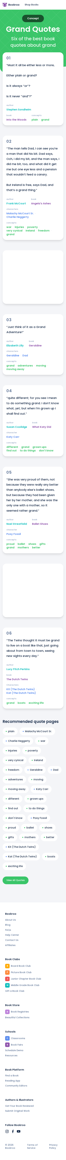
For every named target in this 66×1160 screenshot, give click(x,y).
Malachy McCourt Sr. (20, 213)
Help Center (12, 935)
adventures (25, 365)
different (12, 447)
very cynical (14, 230)
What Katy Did (41, 427)
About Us (10, 919)
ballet (21, 544)
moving (41, 365)
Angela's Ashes (41, 203)
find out (11, 450)
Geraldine (35, 345)
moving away (15, 369)
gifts (42, 544)
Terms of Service (32, 1146)
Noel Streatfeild (16, 524)
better (36, 547)
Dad (25, 355)
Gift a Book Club (14, 991)
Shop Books (31, 4)
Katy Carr (12, 437)
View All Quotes (15, 880)
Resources (11, 1055)
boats (21, 703)
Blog (7, 924)
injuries (19, 227)
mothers (23, 547)
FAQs (8, 930)
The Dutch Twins (17, 679)
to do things (28, 450)
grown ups (39, 447)
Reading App (12, 1080)
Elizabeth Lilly (15, 345)
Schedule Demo (14, 1050)
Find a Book (12, 1075)
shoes (32, 544)
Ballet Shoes (40, 524)
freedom (44, 230)
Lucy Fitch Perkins (18, 669)
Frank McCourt (16, 203)
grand (45, 120)
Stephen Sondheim (18, 109)
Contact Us (11, 940)
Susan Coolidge (16, 427)
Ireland (30, 230)
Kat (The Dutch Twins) (21, 693)
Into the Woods (16, 120)
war (9, 227)
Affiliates (10, 945)
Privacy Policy (53, 1146)
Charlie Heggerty (17, 217)
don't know (46, 450)
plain (35, 120)
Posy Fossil (13, 534)
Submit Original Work (17, 1110)
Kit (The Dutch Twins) (20, 689)
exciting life (36, 703)
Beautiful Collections (17, 1017)
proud (10, 544)
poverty (32, 227)
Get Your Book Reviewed (19, 1106)
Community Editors (16, 1085)
